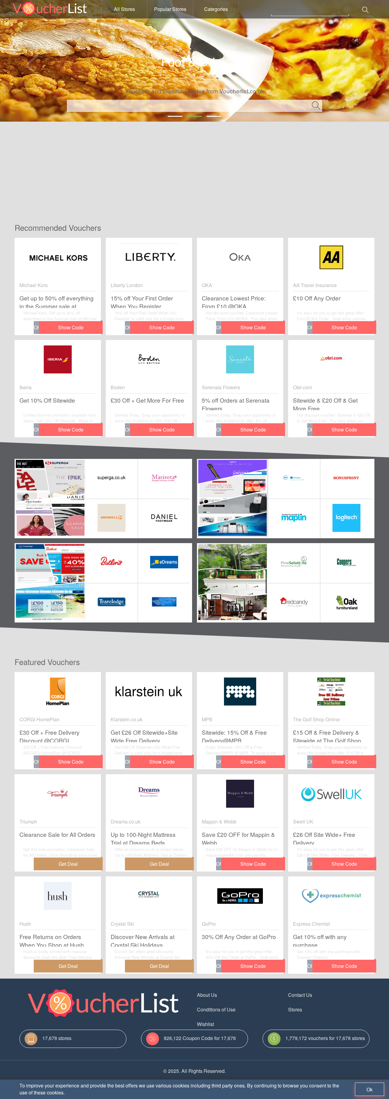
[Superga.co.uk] (112, 479)
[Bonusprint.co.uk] (346, 479)
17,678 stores (56, 1038)
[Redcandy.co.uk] (294, 603)
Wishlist (205, 1024)
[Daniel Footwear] (164, 519)
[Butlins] (112, 563)
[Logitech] (346, 519)
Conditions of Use (216, 1009)
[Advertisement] (194, 167)
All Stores (124, 8)
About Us (207, 994)
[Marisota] (164, 479)
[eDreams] (164, 563)
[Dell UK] (294, 479)
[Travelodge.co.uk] (112, 603)
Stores (295, 1009)
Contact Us (300, 994)
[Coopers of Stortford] (346, 563)
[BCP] (164, 603)
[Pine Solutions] (294, 563)
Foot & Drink (194, 61)
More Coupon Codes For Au (318, 1024)
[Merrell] (112, 519)
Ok (370, 1089)
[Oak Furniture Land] (346, 603)
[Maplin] (294, 519)
